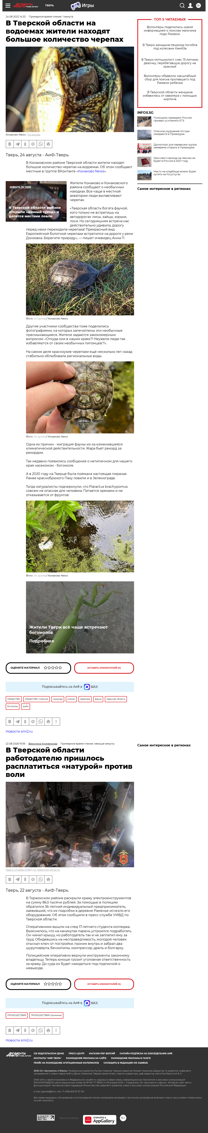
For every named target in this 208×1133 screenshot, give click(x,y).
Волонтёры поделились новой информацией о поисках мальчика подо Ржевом (170, 30)
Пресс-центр (76, 1053)
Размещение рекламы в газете (131, 1058)
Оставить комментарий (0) (104, 668)
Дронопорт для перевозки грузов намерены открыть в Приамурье (175, 146)
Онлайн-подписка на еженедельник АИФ (146, 1053)
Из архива (34, 134)
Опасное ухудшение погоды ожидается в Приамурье (172, 133)
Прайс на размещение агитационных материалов (66, 1063)
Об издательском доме (49, 1053)
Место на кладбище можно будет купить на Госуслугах (175, 173)
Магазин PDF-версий (102, 1053)
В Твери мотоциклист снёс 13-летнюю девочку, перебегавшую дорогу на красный (169, 63)
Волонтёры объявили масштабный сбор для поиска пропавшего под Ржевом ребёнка (170, 79)
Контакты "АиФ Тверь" (47, 1058)
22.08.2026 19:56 (15, 743)
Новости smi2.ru (19, 731)
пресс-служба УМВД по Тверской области (33, 869)
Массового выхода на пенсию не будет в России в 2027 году (174, 159)
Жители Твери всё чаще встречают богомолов (68, 630)
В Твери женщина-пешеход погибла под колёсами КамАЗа (170, 46)
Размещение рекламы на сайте (86, 1058)
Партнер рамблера (68, 1118)
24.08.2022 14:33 (16, 16)
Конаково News (91, 171)
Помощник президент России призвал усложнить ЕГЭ (173, 119)
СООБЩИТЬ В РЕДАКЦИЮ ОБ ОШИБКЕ (126, 1063)
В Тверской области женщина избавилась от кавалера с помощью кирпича (170, 96)
